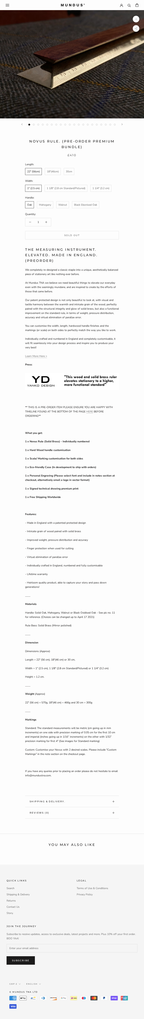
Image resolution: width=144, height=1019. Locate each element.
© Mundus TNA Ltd (23, 992)
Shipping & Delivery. (47, 801)
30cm (69, 171)
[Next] (122, 124)
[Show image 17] (101, 125)
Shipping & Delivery (18, 894)
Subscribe (20, 960)
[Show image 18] (106, 125)
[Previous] (21, 124)
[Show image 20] (115, 125)
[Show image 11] (74, 125)
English (32, 984)
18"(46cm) (53, 171)
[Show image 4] (43, 125)
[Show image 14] (88, 125)
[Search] (129, 5)
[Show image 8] (61, 125)
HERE (89, 411)
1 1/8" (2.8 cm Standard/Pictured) (66, 188)
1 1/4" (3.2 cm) (100, 188)
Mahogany (45, 205)
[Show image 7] (56, 125)
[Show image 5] (47, 125)
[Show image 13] (83, 125)
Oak (29, 205)
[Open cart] (137, 5)
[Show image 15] (92, 125)
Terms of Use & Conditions (92, 888)
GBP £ (13, 984)
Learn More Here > (36, 356)
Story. (10, 913)
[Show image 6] (52, 125)
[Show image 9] (65, 125)
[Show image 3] (38, 125)
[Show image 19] (110, 125)
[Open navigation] (7, 5)
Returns (11, 900)
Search (10, 888)
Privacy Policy (85, 894)
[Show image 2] (34, 125)
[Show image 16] (97, 125)
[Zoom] (136, 19)
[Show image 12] (79, 125)
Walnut (62, 205)
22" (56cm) (33, 171)
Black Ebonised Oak (85, 205)
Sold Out (72, 235)
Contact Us (13, 907)
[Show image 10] (70, 125)
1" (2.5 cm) (33, 188)
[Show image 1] (29, 125)
